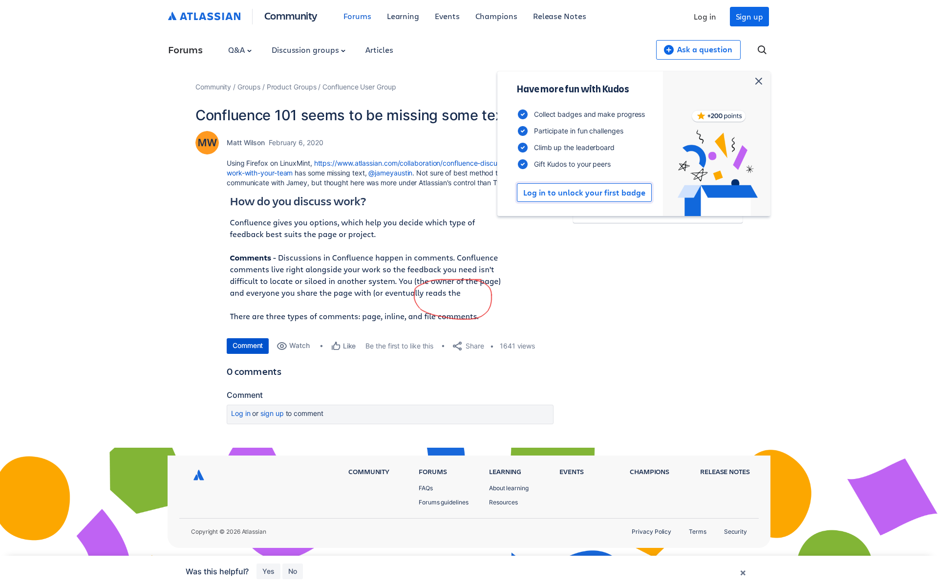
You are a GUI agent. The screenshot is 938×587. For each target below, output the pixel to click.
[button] (368, 261)
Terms (697, 531)
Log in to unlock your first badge (584, 192)
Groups (248, 87)
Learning (403, 16)
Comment (248, 345)
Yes (268, 571)
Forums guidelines (444, 502)
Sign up (749, 16)
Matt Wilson (246, 142)
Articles (379, 49)
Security (735, 531)
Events (447, 16)
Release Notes (559, 16)
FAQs (426, 488)
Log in (705, 16)
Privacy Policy (651, 531)
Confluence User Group (359, 87)
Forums (357, 16)
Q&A (237, 49)
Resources (503, 502)
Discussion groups (306, 49)
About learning (509, 488)
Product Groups (292, 87)
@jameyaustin (390, 173)
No (292, 571)
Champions (496, 16)
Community (291, 15)
